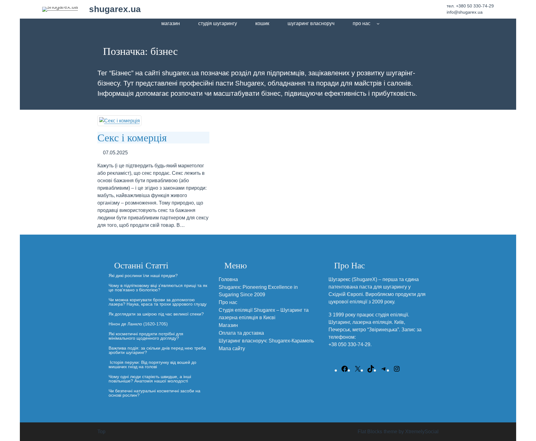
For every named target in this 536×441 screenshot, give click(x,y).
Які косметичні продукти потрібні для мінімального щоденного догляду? (146, 336)
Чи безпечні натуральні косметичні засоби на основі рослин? (154, 393)
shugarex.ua (115, 9)
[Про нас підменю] (378, 23)
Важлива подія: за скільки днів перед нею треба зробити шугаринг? (157, 350)
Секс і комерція (132, 137)
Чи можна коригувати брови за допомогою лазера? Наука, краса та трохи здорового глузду (158, 301)
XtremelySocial (422, 431)
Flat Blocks (370, 431)
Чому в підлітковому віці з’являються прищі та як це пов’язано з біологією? (158, 287)
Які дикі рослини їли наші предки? (143, 275)
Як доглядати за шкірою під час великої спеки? (156, 313)
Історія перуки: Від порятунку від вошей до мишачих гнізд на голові (152, 364)
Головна (228, 279)
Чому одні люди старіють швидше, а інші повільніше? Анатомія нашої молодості (150, 378)
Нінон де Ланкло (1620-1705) (138, 323)
